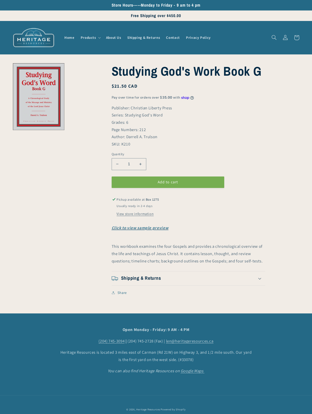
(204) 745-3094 (111, 341)
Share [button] (122, 292)
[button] (90, 37)
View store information (135, 213)
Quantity (118, 154)
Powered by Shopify (173, 409)
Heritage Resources (148, 409)
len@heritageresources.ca (190, 341)
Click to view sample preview (140, 228)
